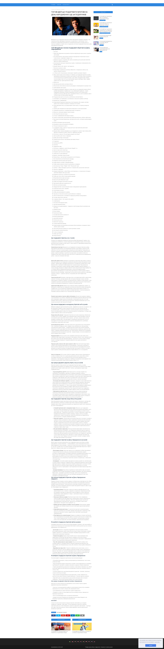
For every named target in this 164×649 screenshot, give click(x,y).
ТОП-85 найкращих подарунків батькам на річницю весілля (104, 49)
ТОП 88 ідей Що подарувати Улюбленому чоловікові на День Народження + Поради (105, 30)
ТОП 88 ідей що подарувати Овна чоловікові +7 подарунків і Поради (105, 17)
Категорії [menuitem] (59, 4)
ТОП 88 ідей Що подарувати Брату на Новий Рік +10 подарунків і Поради (59, 632)
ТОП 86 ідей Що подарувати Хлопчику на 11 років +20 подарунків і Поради (81, 632)
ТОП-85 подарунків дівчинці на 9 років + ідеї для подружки (105, 42)
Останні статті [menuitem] (66, 4)
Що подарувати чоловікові (59, 9)
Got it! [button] (150, 645)
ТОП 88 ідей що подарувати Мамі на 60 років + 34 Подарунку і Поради (105, 24)
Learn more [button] (157, 642)
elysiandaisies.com (55, 647)
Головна (52, 9)
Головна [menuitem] (53, 4)
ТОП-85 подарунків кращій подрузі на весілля (105, 36)
